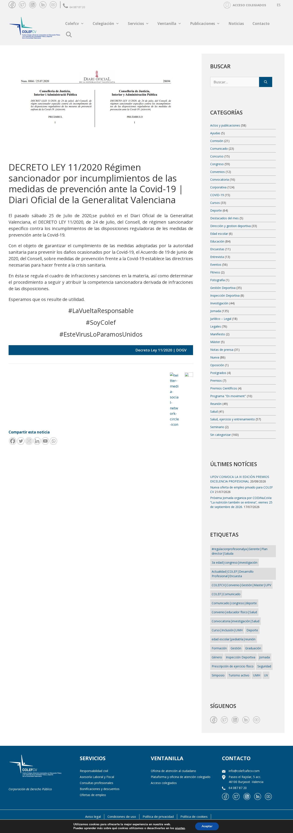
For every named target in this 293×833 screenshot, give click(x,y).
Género (217, 657)
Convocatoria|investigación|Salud (235, 621)
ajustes (180, 828)
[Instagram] (29, 441)
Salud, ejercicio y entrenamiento (232, 419)
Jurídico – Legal (220, 319)
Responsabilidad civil (94, 771)
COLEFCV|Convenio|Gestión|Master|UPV (241, 585)
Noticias (236, 23)
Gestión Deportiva (223, 288)
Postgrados (218, 373)
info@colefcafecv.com (244, 771)
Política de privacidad (158, 816)
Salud (214, 411)
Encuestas (217, 249)
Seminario (217, 427)
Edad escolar (219, 234)
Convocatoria (219, 179)
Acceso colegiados (164, 783)
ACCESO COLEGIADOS (249, 5)
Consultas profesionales (96, 783)
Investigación (219, 303)
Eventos (215, 264)
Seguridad (264, 666)
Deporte (216, 210)
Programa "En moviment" (228, 396)
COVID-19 (217, 195)
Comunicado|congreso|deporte (234, 603)
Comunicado (219, 148)
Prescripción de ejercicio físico (233, 666)
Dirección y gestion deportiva (230, 226)
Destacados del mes (224, 218)
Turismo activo (238, 675)
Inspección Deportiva (225, 295)
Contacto (261, 23)
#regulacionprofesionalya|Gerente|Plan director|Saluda (239, 551)
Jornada (215, 311)
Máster (215, 342)
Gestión (236, 648)
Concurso (217, 156)
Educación (217, 241)
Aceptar (207, 826)
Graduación (253, 648)
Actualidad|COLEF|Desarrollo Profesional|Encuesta (233, 573)
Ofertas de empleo (93, 795)
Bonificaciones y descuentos (99, 789)
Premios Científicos (223, 388)
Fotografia (217, 280)
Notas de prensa (221, 350)
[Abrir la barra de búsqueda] (69, 34)
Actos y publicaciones (225, 125)
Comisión (216, 141)
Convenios (217, 172)
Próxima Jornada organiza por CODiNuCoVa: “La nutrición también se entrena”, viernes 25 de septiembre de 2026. (241, 502)
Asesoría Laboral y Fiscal (97, 777)
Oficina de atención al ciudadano (173, 771)
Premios (216, 380)
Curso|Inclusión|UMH (227, 630)
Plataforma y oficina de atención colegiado (180, 777)
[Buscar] (265, 82)
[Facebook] (12, 441)
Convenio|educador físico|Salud (234, 612)
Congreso (217, 164)
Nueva (214, 357)
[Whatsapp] (53, 441)
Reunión (216, 404)
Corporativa (218, 187)
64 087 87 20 (77, 7)
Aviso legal (93, 816)
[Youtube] (45, 441)
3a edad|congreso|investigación (234, 562)
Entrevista (217, 257)
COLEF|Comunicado (226, 594)
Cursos (215, 203)
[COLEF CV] (35, 766)
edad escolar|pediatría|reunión (233, 639)
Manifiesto (217, 334)
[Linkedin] (37, 441)
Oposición (217, 365)
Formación (219, 648)
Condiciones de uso (121, 816)
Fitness (215, 272)
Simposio (218, 675)
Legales (215, 326)
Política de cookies (194, 816)
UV (266, 675)
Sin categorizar (220, 435)
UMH (256, 675)
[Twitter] (20, 441)
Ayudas (215, 133)
